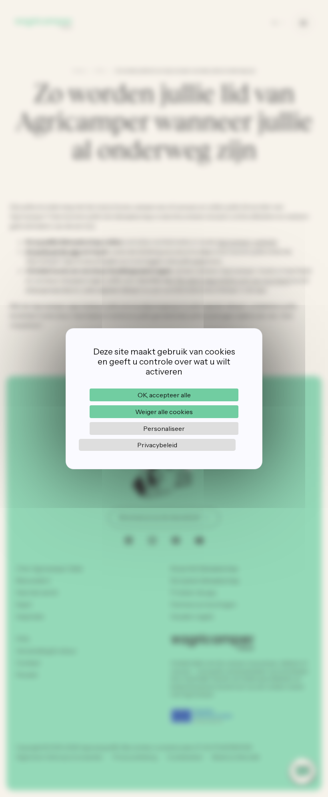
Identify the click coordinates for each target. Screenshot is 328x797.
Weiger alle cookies (164, 412)
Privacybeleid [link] (157, 445)
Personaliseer (164, 428)
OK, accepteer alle (164, 395)
